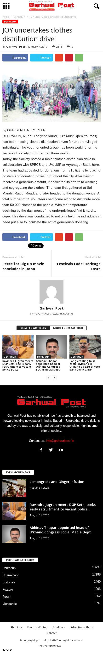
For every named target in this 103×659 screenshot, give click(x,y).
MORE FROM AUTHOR (68, 328)
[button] (95, 6)
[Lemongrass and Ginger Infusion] (14, 488)
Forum (6, 596)
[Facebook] (42, 450)
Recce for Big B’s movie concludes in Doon (23, 266)
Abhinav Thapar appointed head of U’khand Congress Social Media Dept (48, 365)
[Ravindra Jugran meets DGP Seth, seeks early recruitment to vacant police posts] (18, 346)
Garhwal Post (15, 46)
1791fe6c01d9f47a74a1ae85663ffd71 (51, 314)
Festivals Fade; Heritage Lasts (79, 266)
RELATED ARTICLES (33, 328)
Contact (52, 633)
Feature (7, 589)
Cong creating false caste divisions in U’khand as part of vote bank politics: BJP (84, 365)
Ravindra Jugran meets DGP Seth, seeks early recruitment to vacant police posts (17, 365)
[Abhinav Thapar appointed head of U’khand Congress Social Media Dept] (51, 346)
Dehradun (10, 21)
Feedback (58, 627)
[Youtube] (61, 450)
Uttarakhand (10, 575)
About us (16, 627)
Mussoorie (9, 604)
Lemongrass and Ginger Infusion (57, 481)
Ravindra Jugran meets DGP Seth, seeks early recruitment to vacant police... (63, 506)
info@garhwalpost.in (60, 441)
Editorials (8, 582)
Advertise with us (81, 627)
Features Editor (37, 627)
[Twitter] (52, 450)
